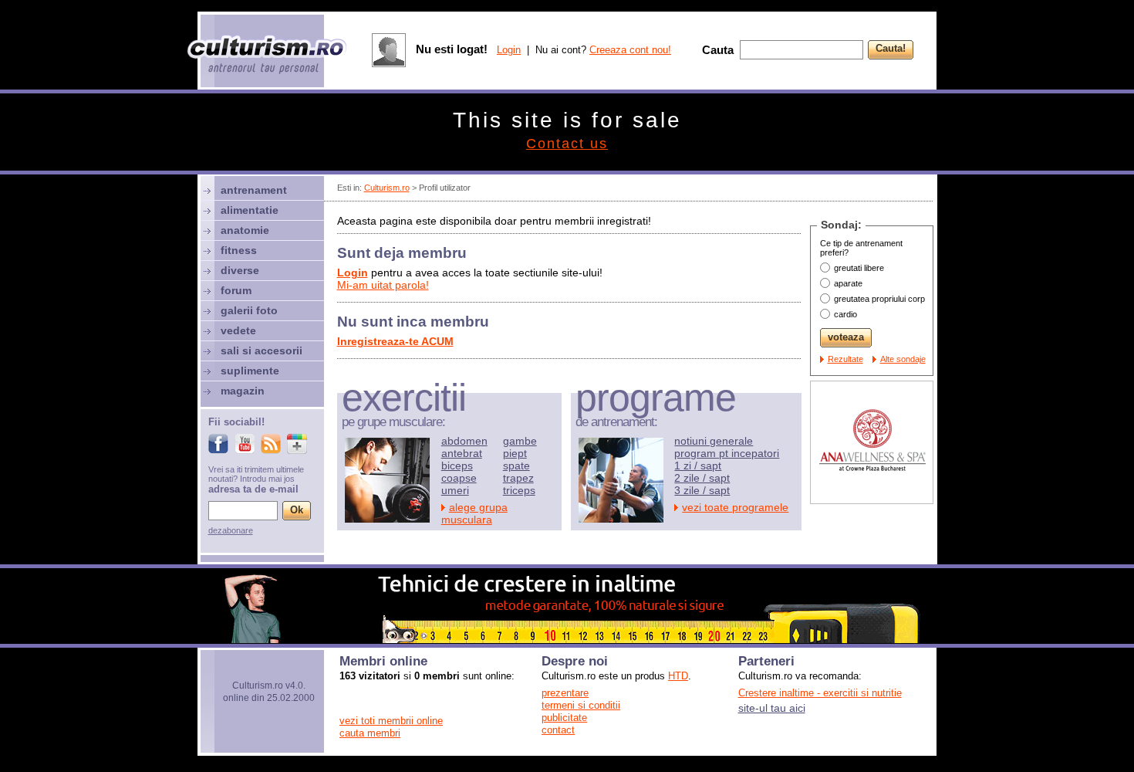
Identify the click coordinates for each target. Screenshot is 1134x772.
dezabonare (230, 530)
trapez (518, 478)
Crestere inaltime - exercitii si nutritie (820, 693)
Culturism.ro (387, 187)
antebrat (461, 453)
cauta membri (369, 733)
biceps (457, 465)
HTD (678, 676)
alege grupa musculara (474, 513)
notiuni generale (713, 441)
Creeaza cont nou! (630, 50)
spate (516, 465)
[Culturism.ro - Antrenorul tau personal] (268, 56)
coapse (459, 478)
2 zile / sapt (702, 478)
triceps (519, 490)
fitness (239, 250)
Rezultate (845, 359)
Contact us (567, 143)
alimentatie (249, 210)
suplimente (250, 370)
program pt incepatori (726, 453)
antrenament (254, 190)
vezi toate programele (735, 507)
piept (515, 453)
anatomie (245, 230)
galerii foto (249, 310)
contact (558, 730)
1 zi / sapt (697, 465)
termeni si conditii (581, 705)
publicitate (564, 717)
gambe (520, 441)
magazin (243, 390)
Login (509, 50)
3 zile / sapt (702, 490)
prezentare (565, 693)
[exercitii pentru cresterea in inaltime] (567, 639)
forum (236, 290)
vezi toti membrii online (391, 720)
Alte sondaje (903, 359)
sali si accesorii (261, 350)
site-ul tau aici (771, 708)
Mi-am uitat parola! (383, 285)
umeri (455, 490)
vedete (238, 330)
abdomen (464, 441)
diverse (240, 270)
